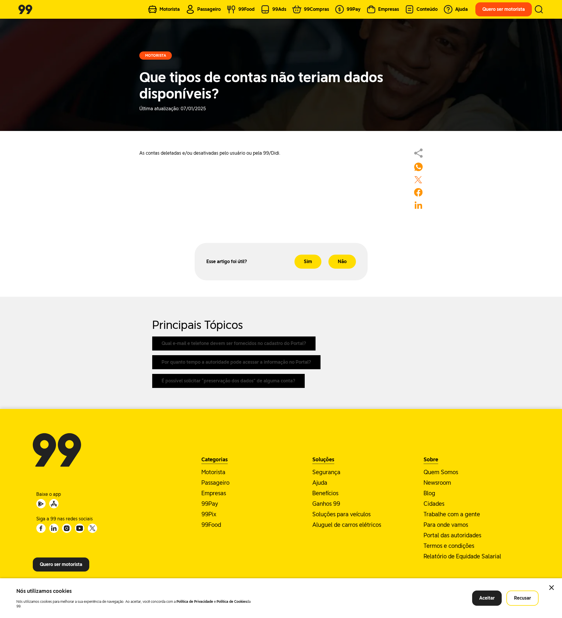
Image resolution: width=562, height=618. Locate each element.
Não (342, 261)
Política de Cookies (232, 602)
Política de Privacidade (195, 602)
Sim (308, 261)
